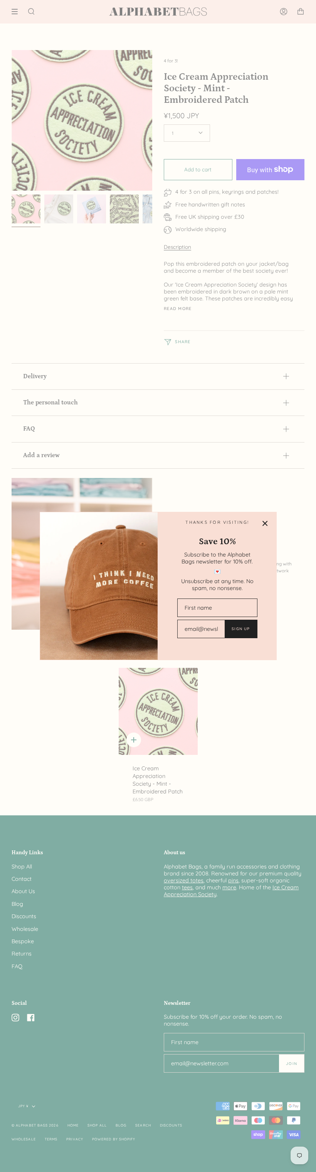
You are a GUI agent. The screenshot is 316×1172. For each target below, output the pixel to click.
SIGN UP (241, 628)
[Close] (265, 523)
